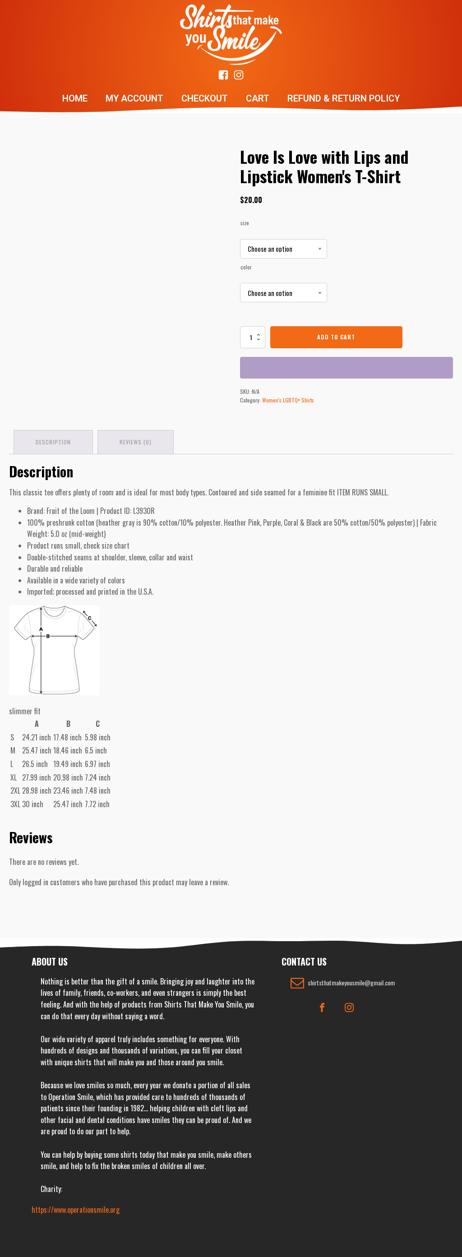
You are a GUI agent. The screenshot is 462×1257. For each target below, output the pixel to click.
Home (75, 98)
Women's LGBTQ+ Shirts (288, 400)
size (244, 222)
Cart (257, 98)
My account (134, 98)
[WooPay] (346, 368)
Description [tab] (53, 442)
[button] (343, 982)
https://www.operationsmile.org (76, 1209)
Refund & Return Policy (343, 98)
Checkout (204, 98)
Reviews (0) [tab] (136, 442)
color (246, 267)
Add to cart (336, 337)
